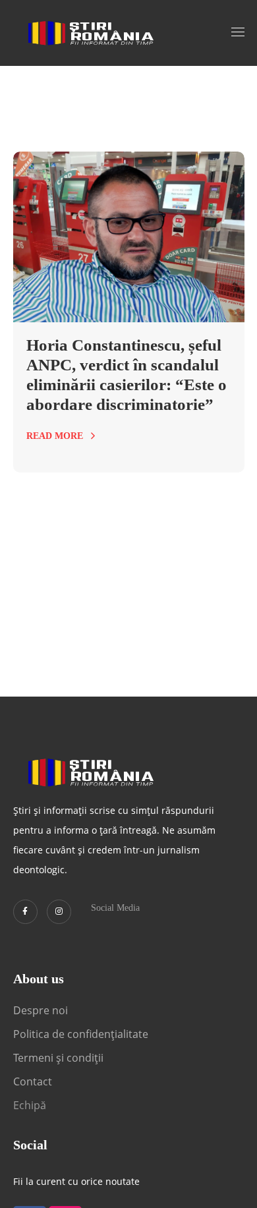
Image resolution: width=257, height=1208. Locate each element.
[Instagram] (59, 912)
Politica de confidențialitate (80, 1034)
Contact (34, 1081)
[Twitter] (25, 912)
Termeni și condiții (58, 1057)
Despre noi (40, 1010)
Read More (54, 436)
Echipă (29, 1105)
